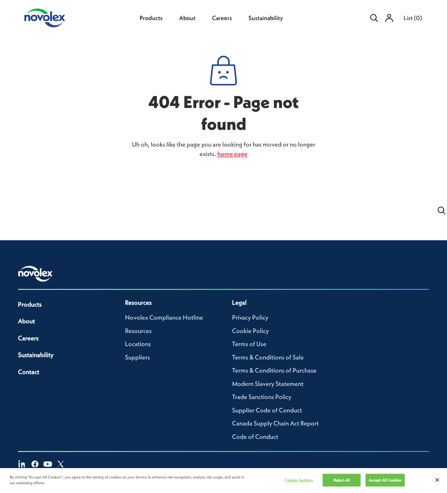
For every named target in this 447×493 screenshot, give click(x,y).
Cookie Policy (250, 331)
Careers (222, 18)
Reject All (342, 480)
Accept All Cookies (385, 480)
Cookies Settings (299, 480)
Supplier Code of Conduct (267, 410)
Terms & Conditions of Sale (268, 357)
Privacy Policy (250, 317)
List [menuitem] (413, 18)
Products (151, 18)
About (187, 18)
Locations (138, 344)
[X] (60, 464)
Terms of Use (249, 344)
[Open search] (374, 17)
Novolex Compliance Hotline (164, 317)
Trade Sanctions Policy (261, 397)
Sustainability (265, 18)
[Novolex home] (35, 274)
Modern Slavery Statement (267, 384)
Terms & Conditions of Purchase (274, 370)
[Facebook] (35, 464)
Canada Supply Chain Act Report (275, 423)
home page (232, 154)
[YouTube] (47, 464)
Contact (28, 372)
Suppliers (137, 357)
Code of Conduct (255, 436)
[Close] (437, 480)
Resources (138, 331)
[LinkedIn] (22, 464)
